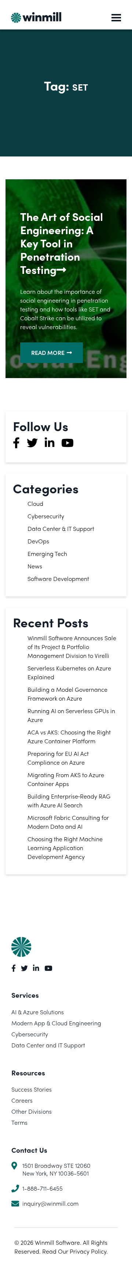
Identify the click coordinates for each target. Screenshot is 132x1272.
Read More (48, 352)
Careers (22, 1100)
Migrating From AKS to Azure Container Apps (65, 779)
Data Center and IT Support (48, 1045)
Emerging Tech (47, 553)
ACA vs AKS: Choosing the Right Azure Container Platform (69, 736)
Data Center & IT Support (60, 528)
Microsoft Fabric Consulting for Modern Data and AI (68, 822)
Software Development (58, 578)
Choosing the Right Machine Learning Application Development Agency (65, 848)
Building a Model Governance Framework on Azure (67, 693)
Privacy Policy (88, 1251)
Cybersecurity (45, 516)
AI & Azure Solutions (37, 1012)
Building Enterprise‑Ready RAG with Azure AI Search (68, 800)
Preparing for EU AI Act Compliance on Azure (58, 758)
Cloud (35, 503)
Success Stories (31, 1089)
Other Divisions (31, 1111)
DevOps (38, 541)
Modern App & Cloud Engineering (56, 1023)
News (34, 566)
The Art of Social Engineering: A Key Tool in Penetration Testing (61, 243)
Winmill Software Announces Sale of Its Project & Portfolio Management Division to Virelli (71, 647)
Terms (19, 1122)
